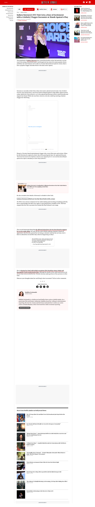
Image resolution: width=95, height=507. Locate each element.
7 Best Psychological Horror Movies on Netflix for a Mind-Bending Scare (86, 9)
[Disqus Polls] (42, 328)
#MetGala (48, 240)
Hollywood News (24, 12)
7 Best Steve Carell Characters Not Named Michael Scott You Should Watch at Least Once (86, 31)
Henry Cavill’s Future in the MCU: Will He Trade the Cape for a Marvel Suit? (87, 24)
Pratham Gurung (84, 42)
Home (6, 2)
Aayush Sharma (84, 20)
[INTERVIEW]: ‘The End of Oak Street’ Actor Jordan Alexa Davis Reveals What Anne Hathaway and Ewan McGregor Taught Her (86, 17)
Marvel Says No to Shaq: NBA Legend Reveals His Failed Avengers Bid (43, 471)
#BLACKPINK (35, 238)
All (19, 9)
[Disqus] (42, 366)
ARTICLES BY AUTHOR (24, 307)
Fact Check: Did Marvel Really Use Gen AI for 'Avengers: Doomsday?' (43, 424)
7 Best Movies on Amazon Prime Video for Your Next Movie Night (42, 462)
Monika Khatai (83, 12)
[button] (68, 57)
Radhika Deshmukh (22, 20)
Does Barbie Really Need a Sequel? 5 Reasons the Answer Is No (86, 39)
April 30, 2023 (48, 244)
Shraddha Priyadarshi (85, 34)
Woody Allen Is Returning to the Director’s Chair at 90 (39, 491)
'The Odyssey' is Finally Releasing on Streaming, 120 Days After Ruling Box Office (46, 481)
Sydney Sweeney (32, 60)
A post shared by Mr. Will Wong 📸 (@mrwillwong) (42, 149)
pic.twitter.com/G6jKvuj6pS (37, 242)
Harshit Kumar (84, 27)
